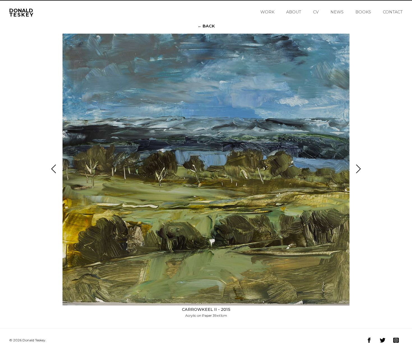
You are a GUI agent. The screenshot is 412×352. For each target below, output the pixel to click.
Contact (393, 12)
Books (363, 12)
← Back (206, 26)
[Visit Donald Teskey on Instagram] (396, 340)
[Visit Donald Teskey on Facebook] (369, 340)
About (293, 12)
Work (267, 12)
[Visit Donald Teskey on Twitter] (382, 340)
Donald (21, 12)
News (337, 12)
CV (316, 12)
